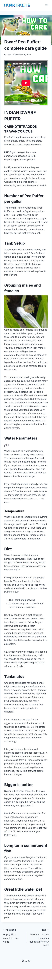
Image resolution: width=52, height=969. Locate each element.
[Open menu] (46, 5)
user (9, 55)
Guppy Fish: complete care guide (10, 936)
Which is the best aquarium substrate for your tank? (39, 938)
